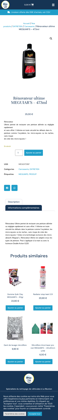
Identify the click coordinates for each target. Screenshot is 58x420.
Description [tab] (14, 201)
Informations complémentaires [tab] (23, 207)
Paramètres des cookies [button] (15, 414)
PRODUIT (33, 174)
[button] (51, 38)
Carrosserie (29, 26)
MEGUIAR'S (23, 174)
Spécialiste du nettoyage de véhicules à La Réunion (29, 389)
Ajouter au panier (33, 152)
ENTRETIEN (17, 26)
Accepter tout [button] (34, 414)
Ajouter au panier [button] (15, 308)
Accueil (26, 23)
